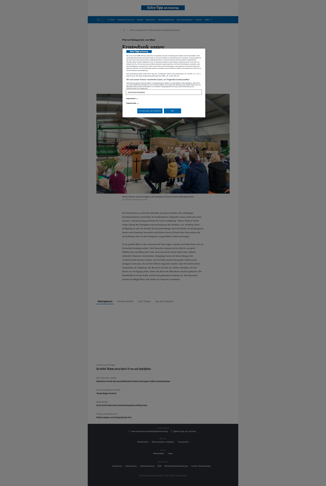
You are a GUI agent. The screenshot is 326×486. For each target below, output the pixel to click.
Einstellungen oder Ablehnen (150, 111)
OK (172, 111)
